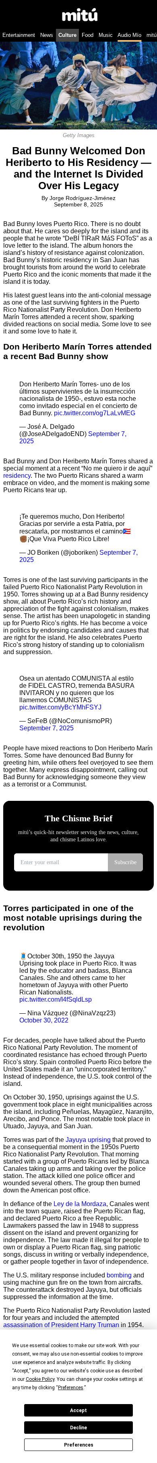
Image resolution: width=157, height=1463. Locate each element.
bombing (119, 1275)
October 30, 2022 (43, 1020)
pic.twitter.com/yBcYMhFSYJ (60, 707)
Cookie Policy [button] (40, 1379)
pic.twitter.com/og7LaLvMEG (94, 413)
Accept (78, 1410)
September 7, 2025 (46, 728)
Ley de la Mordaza (80, 1203)
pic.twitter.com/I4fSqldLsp (55, 999)
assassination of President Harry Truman (61, 1325)
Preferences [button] (70, 1387)
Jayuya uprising (88, 1139)
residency (17, 475)
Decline (78, 1428)
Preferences (78, 1445)
